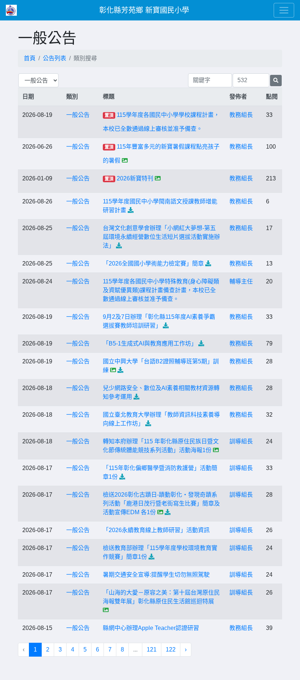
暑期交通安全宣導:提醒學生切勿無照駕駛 (156, 575)
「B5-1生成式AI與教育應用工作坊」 (150, 343)
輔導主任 (241, 281)
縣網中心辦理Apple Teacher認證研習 (151, 628)
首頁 (29, 58)
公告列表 (54, 58)
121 (152, 649)
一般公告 (78, 115)
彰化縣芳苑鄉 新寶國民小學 (144, 10)
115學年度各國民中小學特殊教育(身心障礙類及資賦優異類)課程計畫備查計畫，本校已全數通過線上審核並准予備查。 (161, 290)
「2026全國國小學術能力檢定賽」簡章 (153, 263)
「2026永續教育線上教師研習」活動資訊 (156, 530)
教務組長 (241, 115)
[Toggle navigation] (284, 10)
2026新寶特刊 (135, 178)
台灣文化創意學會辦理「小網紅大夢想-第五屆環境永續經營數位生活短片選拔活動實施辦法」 (161, 237)
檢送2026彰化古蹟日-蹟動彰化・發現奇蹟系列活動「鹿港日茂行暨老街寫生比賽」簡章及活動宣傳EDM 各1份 (161, 503)
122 (171, 649)
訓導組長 (241, 441)
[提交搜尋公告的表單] (276, 80)
